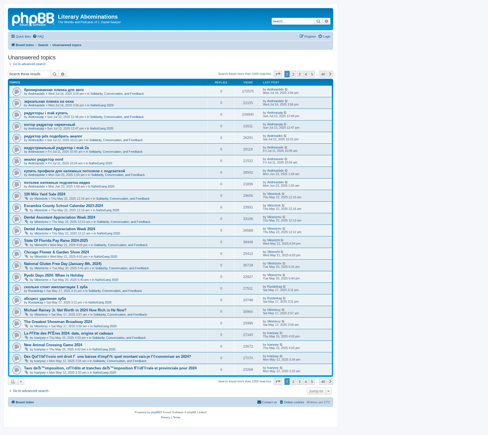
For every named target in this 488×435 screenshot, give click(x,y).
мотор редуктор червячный (49, 124)
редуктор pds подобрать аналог (53, 136)
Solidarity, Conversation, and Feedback (117, 93)
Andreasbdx (36, 93)
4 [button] (306, 74)
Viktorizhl (40, 245)
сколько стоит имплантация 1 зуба (56, 287)
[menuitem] (38, 36)
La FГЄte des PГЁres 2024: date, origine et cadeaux (68, 333)
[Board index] (33, 18)
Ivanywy (40, 337)
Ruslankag (35, 290)
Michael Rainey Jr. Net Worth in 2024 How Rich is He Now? (75, 310)
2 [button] (293, 74)
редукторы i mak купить (46, 113)
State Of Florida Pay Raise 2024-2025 (56, 240)
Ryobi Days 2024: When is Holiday (54, 275)
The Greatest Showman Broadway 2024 (58, 322)
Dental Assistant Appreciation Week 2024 (59, 217)
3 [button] (299, 74)
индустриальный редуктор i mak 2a (56, 148)
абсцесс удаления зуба (45, 298)
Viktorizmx (41, 268)
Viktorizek (41, 198)
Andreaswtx (36, 151)
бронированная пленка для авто (54, 90)
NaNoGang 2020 (102, 105)
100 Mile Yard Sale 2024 (44, 194)
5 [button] (312, 74)
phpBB (155, 412)
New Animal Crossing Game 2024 (53, 345)
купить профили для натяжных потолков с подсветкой (74, 171)
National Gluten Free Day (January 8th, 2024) (62, 264)
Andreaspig (36, 117)
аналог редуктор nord (43, 159)
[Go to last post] (286, 89)
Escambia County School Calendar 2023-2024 (63, 206)
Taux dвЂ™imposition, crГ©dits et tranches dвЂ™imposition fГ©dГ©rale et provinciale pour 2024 (110, 368)
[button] (278, 74)
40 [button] (323, 74)
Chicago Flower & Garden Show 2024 (56, 252)
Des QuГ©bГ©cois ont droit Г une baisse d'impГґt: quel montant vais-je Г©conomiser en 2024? (107, 356)
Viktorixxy (41, 314)
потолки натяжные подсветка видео (57, 182)
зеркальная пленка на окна (49, 101)
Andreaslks (36, 140)
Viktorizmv (41, 221)
